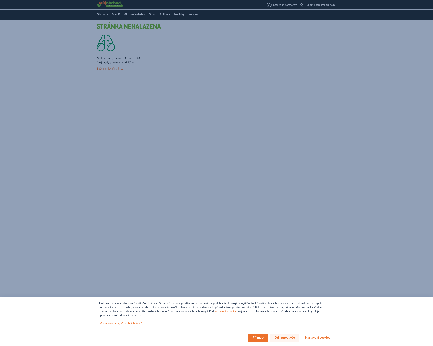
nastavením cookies (226, 311)
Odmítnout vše (285, 337)
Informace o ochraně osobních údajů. (121, 323)
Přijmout (258, 337)
